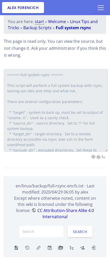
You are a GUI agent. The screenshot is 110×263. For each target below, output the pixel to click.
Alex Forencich (23, 7)
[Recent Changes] (49, 247)
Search (80, 231)
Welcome (57, 21)
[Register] (82, 247)
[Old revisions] (27, 247)
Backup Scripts (37, 28)
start (39, 21)
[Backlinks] (38, 247)
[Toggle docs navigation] (101, 8)
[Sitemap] (71, 247)
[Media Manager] (60, 247)
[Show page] (16, 247)
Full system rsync (73, 28)
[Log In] (93, 247)
